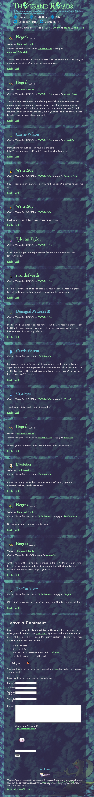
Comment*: (11, 706)
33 (69, 27)
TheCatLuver (70, 516)
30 (58, 27)
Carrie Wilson (70, 94)
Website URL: (11, 700)
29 (54, 27)
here (56, 669)
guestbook (41, 634)
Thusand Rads (43, 6)
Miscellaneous (27, 22)
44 (82, 27)
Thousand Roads (25, 44)
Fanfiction (40, 17)
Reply (10, 69)
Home (22, 17)
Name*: (11, 683)
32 (65, 27)
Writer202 (69, 140)
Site (58, 17)
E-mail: (11, 688)
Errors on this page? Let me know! (21, 789)
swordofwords (27, 275)
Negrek (22, 36)
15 (49, 27)
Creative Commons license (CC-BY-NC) (58, 782)
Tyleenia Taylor (28, 239)
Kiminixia (68, 438)
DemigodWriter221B (17, 52)
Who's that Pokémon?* (26, 726)
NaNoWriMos (24, 470)
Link (17, 69)
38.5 (75, 27)
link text (55, 652)
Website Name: (11, 693)
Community (52, 22)
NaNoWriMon (45, 49)
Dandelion (51, 555)
